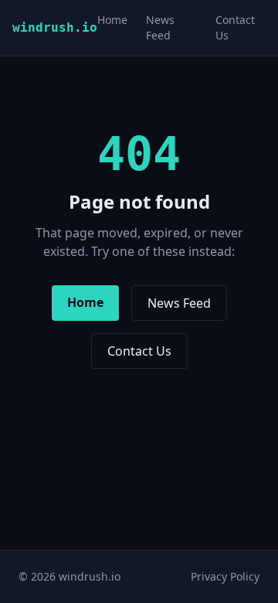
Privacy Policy (225, 576)
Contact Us (139, 350)
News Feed (160, 27)
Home (112, 19)
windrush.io (54, 27)
